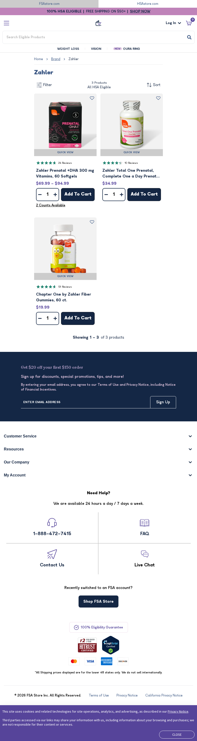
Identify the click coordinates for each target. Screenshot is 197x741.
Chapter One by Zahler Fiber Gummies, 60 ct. (63, 297)
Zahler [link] (73, 59)
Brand (55, 59)
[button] (65, 125)
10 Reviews (131, 163)
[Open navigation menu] (6, 23)
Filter (47, 85)
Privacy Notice (178, 711)
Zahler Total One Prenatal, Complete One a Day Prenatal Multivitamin (131, 173)
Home (38, 59)
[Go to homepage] (98, 23)
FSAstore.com (49, 4)
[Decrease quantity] (40, 194)
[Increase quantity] (55, 194)
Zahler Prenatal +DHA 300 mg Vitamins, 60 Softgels (65, 173)
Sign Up (163, 402)
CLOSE (177, 734)
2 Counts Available (50, 205)
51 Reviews (65, 286)
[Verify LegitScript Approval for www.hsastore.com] (110, 645)
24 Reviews (65, 163)
